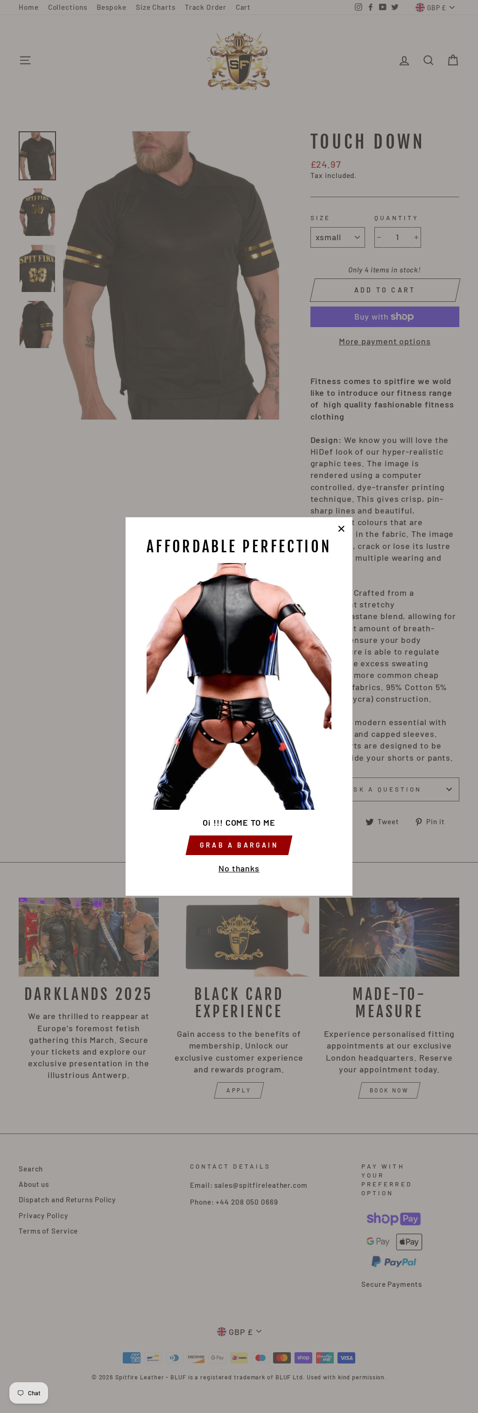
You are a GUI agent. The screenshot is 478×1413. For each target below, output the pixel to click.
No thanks (239, 868)
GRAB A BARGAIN (239, 845)
